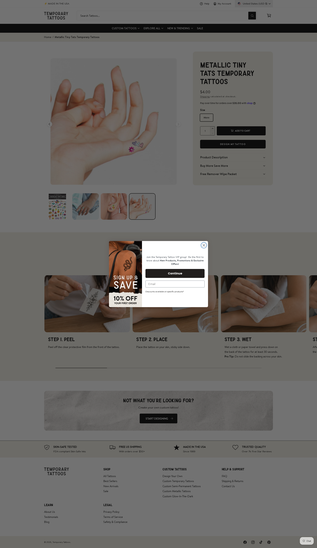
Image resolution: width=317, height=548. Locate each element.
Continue (175, 273)
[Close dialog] (204, 245)
